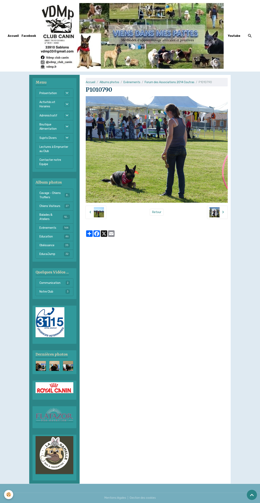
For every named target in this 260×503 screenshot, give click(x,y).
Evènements (132, 82)
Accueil (13, 36)
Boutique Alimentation (48, 127)
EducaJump (53, 254)
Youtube (234, 36)
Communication (53, 283)
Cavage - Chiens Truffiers (54, 195)
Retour (156, 212)
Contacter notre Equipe (50, 162)
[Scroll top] (252, 495)
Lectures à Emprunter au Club (53, 149)
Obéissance (53, 245)
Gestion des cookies (143, 498)
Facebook (29, 36)
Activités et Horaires (47, 104)
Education (53, 236)
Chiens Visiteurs (53, 206)
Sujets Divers (48, 138)
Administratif (48, 115)
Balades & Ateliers (53, 217)
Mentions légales (115, 498)
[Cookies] (8, 494)
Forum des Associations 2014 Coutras (169, 82)
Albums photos (109, 82)
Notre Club (53, 291)
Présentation (48, 93)
